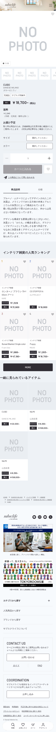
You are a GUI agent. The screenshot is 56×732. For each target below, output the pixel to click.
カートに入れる (22, 169)
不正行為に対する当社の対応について (34, 707)
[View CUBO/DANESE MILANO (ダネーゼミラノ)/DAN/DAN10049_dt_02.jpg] (44, 74)
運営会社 (6, 707)
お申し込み (28, 694)
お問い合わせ (28, 657)
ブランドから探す (12, 620)
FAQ (40, 665)
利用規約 (15, 707)
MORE (28, 367)
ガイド (16, 665)
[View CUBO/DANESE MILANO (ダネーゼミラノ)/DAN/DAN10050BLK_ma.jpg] (7, 74)
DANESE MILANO (11, 88)
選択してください (39, 138)
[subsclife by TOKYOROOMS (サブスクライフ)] (10, 5)
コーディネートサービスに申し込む (36, 716)
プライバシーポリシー (11, 711)
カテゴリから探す (12, 600)
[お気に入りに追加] (24, 261)
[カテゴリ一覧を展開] (49, 600)
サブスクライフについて (15, 629)
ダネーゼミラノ (10, 90)
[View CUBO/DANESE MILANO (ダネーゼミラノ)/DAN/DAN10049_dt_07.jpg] (19, 74)
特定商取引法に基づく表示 (31, 711)
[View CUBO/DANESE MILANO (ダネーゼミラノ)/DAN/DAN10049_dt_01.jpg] (32, 74)
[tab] (15, 189)
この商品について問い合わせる (21, 177)
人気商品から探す (12, 610)
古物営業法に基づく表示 (12, 716)
